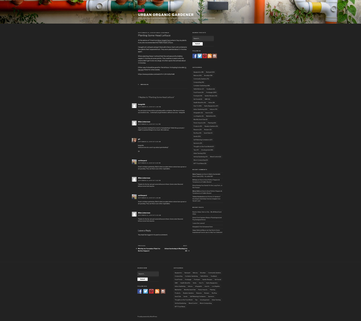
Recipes (208, 129)
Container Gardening (201, 85)
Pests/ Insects (199, 123)
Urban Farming (199, 153)
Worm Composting (200, 160)
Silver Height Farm (164, 40)
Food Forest (198, 92)
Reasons (197, 129)
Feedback (210, 89)
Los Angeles (198, 116)
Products (197, 126)
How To (197, 106)
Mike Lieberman (163, 32)
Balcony (197, 75)
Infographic (198, 112)
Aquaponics (198, 72)
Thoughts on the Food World (203, 146)
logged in (150, 235)
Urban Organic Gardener (166, 15)
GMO (207, 99)
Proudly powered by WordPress (147, 316)
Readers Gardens (211, 126)
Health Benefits (199, 102)
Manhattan (211, 116)
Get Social (197, 99)
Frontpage (211, 92)
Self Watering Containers (202, 140)
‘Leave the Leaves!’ (198, 223)
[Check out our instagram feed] (214, 56)
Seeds (197, 136)
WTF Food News (199, 163)
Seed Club (208, 133)
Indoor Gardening (200, 109)
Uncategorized (207, 150)
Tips (196, 150)
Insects (209, 112)
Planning (212, 123)
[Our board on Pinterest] (204, 56)
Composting (198, 82)
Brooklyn (145, 84)
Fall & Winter (198, 89)
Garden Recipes (211, 96)
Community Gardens (201, 79)
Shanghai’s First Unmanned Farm (202, 226)
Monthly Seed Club (200, 119)
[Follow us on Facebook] (194, 56)
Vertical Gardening (200, 156)
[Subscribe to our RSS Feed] (209, 56)
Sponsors (197, 143)
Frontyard (197, 96)
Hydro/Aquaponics (211, 106)
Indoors (213, 109)
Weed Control (215, 156)
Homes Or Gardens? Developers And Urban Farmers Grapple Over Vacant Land (206, 199)
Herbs (211, 102)
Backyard (210, 72)
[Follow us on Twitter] (199, 56)
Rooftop (197, 133)
